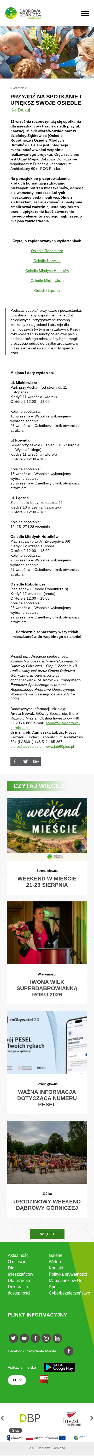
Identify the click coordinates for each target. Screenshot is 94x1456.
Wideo (55, 1261)
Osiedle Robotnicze (47, 251)
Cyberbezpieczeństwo (69, 1293)
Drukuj (24, 110)
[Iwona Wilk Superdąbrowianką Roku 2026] (47, 952)
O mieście (17, 1261)
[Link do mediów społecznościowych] (13, 1338)
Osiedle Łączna (47, 290)
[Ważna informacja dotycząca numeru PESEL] (47, 1062)
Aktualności (19, 1255)
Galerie (55, 1255)
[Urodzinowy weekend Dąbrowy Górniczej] (47, 1169)
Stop (15, 1430)
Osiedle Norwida (47, 261)
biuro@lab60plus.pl (26, 746)
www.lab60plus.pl (59, 746)
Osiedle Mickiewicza (47, 280)
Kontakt (56, 1268)
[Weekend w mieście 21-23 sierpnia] (47, 846)
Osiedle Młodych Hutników (47, 271)
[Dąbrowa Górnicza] (23, 13)
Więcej (47, 1234)
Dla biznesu (19, 1280)
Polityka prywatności (68, 1274)
